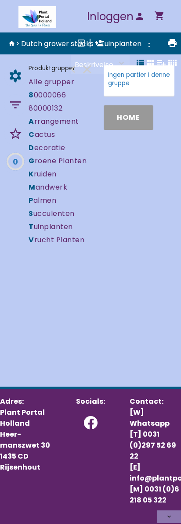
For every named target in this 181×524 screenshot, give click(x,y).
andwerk (48, 187)
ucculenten (52, 213)
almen (42, 200)
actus (42, 134)
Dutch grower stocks (57, 44)
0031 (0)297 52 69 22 (153, 445)
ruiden (43, 174)
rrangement (54, 121)
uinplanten (51, 227)
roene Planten (58, 161)
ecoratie (47, 148)
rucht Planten (56, 240)
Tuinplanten (120, 44)
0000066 (47, 95)
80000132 (45, 108)
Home (128, 117)
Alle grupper (51, 82)
